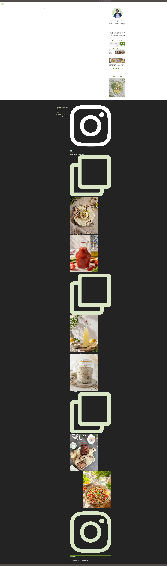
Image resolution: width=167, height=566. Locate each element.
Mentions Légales (100, 564)
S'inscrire (122, 43)
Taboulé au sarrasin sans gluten (111, 54)
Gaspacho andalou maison (59, 110)
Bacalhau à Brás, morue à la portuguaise (61, 116)
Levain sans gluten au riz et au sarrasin (61, 114)
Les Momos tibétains (62, 1)
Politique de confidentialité (107, 564)
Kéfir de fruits (57, 112)
